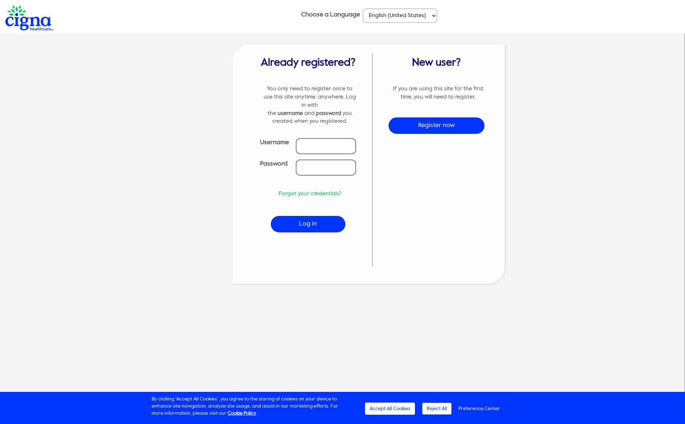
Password (274, 164)
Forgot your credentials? (310, 194)
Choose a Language (330, 14)
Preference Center (479, 408)
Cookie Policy (242, 413)
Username (274, 142)
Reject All (437, 408)
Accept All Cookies (390, 408)
